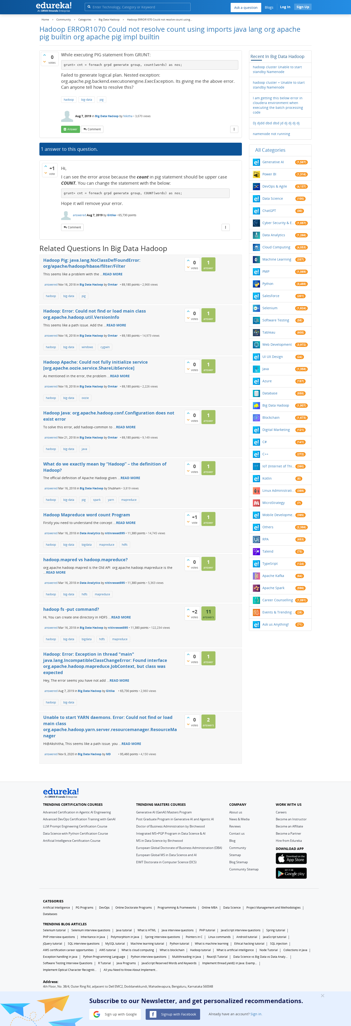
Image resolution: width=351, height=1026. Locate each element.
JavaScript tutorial (274, 937)
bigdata (87, 545)
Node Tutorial (269, 950)
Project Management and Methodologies (273, 908)
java (84, 449)
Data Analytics (90, 533)
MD (108, 754)
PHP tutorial (207, 930)
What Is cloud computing (138, 950)
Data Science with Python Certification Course (75, 833)
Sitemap (235, 855)
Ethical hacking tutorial (249, 944)
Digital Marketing (276, 429)
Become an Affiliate (289, 826)
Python (267, 283)
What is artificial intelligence (235, 950)
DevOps (104, 908)
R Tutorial (104, 963)
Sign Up (303, 7)
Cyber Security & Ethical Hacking (278, 222)
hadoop (69, 100)
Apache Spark (273, 588)
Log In (285, 7)
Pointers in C (194, 937)
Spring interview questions (162, 937)
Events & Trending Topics (278, 612)
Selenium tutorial (54, 930)
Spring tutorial (275, 930)
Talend (267, 551)
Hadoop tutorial (200, 950)
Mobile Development (278, 515)
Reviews (235, 826)
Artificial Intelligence (56, 908)
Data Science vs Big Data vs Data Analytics (260, 957)
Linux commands (219, 937)
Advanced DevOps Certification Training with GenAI (79, 819)
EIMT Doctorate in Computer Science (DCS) (166, 862)
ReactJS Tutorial (217, 957)
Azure (267, 381)
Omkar (112, 285)
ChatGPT (269, 210)
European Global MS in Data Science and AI (166, 855)
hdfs (125, 545)
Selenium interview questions (90, 930)
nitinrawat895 (115, 533)
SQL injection (278, 944)
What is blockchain (172, 950)
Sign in (255, 1014)
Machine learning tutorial (147, 944)
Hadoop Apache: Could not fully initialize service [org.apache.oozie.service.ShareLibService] (95, 365)
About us (235, 812)
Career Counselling (277, 600)
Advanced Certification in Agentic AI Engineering (77, 812)
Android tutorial (246, 937)
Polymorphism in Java (125, 937)
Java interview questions (178, 930)
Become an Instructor (291, 819)
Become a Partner (288, 833)
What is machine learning (212, 944)
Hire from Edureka (289, 840)
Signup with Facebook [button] (178, 1014)
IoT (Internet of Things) (278, 466)
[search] (89, 6)
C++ (265, 454)
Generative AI (273, 162)
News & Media (239, 819)
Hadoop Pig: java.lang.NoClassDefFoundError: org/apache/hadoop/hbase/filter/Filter (91, 263)
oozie (85, 398)
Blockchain (271, 417)
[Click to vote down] (44, 61)
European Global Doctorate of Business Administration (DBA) (179, 848)
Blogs (269, 7)
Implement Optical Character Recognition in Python (70, 970)
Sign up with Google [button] (120, 1014)
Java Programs (126, 963)
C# (264, 442)
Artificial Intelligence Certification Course (71, 840)
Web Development (277, 344)
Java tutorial (124, 930)
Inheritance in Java (93, 937)
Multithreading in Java (186, 957)
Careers (281, 812)
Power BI (269, 174)
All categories (270, 150)
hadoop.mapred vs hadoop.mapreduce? (85, 559)
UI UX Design (272, 356)
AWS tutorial (107, 950)
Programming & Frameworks (177, 908)
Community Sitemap (244, 869)
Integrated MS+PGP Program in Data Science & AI (171, 833)
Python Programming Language (104, 957)
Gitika (111, 215)
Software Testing (275, 320)
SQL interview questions (84, 944)
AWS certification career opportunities (68, 950)
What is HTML (147, 930)
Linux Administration (278, 490)
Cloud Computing (276, 247)
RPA (265, 539)
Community (237, 848)
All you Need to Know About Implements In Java (131, 970)
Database (269, 393)
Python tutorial (179, 944)
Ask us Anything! (275, 624)
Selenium (269, 308)
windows (87, 347)
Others (267, 527)
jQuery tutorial (52, 944)
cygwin (105, 347)
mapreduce (129, 500)
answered (79, 215)
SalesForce (270, 295)
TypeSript (270, 563)
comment (94, 129)
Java (265, 368)
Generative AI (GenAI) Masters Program (164, 812)
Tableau (268, 332)
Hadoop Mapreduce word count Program (86, 515)
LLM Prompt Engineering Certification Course (75, 826)
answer (72, 129)
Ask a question (246, 7)
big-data (86, 100)
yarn (111, 500)
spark (97, 500)
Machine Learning (276, 259)
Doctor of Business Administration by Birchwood (170, 826)
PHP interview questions (59, 937)
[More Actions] (234, 129)
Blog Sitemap (238, 862)
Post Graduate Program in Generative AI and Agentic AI (175, 819)
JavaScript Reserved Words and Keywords (169, 963)
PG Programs (84, 908)
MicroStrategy (273, 502)
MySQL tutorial (115, 944)
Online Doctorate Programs (133, 908)
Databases (50, 914)
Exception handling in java (60, 957)
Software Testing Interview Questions (67, 963)
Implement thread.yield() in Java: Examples (229, 963)
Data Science (272, 198)
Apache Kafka (273, 575)
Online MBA (210, 908)
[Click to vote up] (44, 55)
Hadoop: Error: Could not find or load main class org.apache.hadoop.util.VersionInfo (94, 314)
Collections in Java (295, 950)
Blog (232, 840)
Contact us (237, 833)
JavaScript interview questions (241, 930)
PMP (265, 271)
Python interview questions (148, 957)
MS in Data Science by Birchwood (159, 840)
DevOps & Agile (274, 186)
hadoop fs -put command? (71, 609)
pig (102, 100)
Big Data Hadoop (107, 116)
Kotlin (267, 478)
